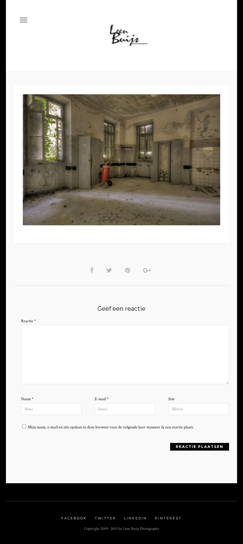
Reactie (28, 321)
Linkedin (135, 518)
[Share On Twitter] (110, 271)
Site (171, 399)
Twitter (105, 518)
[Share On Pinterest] (128, 271)
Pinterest (168, 518)
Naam (27, 399)
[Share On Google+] (148, 271)
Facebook (74, 518)
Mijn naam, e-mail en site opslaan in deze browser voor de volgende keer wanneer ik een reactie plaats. (111, 427)
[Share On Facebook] (92, 271)
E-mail (101, 399)
